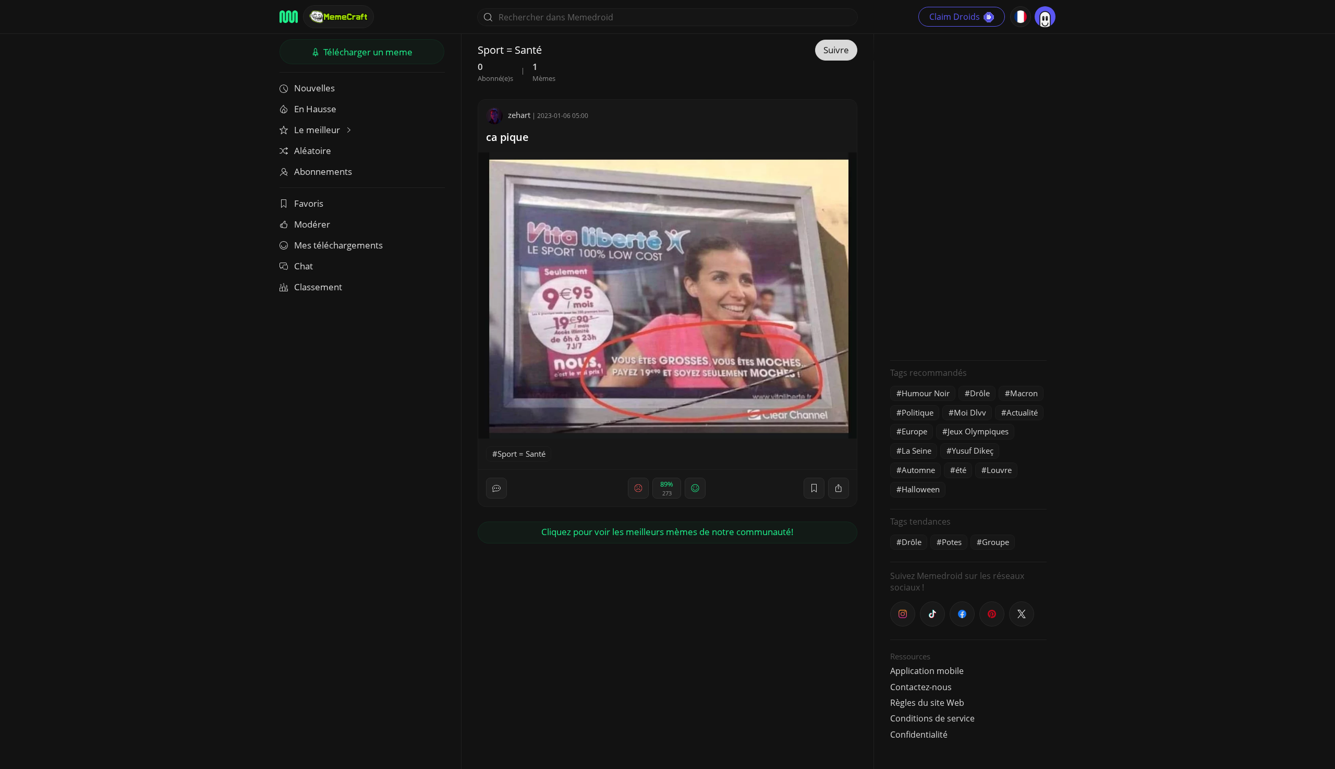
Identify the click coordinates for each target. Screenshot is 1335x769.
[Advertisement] (968, 195)
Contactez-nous (921, 687)
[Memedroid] (289, 16)
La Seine (916, 450)
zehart (519, 115)
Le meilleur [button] (318, 130)
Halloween (921, 489)
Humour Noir (926, 393)
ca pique (507, 137)
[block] (838, 488)
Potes (952, 542)
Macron (1024, 393)
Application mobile (927, 671)
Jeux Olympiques (978, 431)
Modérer (312, 224)
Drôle (980, 393)
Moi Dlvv (970, 412)
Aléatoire (312, 151)
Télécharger (366, 52)
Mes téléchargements (338, 245)
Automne (918, 470)
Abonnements (323, 171)
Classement (318, 287)
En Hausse (315, 109)
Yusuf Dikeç (972, 450)
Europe (914, 431)
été (960, 470)
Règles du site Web (927, 702)
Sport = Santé (521, 453)
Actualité (1022, 412)
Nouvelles (314, 88)
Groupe (995, 542)
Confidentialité (919, 734)
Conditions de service (932, 718)
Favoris (308, 203)
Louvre (999, 470)
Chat (303, 266)
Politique (917, 412)
